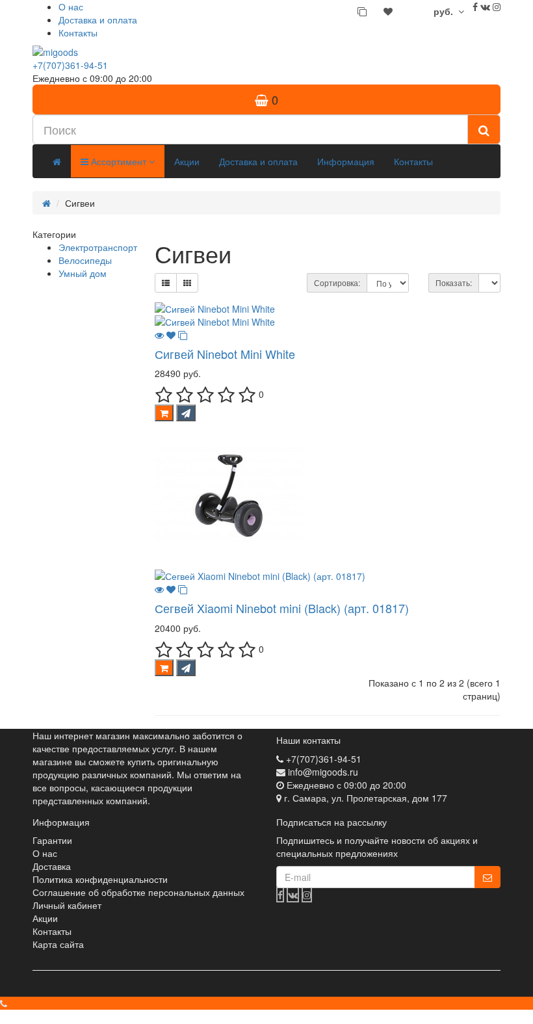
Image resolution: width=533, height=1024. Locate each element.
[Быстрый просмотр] (159, 334)
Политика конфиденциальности (100, 879)
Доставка (51, 866)
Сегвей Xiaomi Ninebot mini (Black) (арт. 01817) (282, 607)
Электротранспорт (97, 247)
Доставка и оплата (97, 19)
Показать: (454, 282)
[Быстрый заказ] (186, 412)
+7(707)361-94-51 (70, 65)
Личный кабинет (66, 905)
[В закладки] (171, 334)
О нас (70, 6)
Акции (187, 161)
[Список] (166, 283)
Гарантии (52, 840)
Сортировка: (337, 282)
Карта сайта (58, 944)
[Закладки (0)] (388, 11)
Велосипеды (85, 260)
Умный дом (82, 273)
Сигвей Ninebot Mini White (225, 353)
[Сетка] (187, 283)
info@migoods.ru (323, 771)
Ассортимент (118, 161)
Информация (345, 161)
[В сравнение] (182, 334)
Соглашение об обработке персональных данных (138, 892)
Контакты (78, 32)
